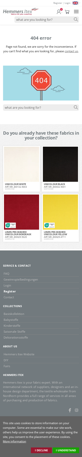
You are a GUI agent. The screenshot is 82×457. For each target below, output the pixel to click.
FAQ (6, 273)
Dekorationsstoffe (16, 337)
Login (67, 3)
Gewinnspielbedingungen (21, 279)
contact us (71, 51)
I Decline (41, 450)
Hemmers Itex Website (19, 354)
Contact (9, 297)
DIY (6, 360)
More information (14, 441)
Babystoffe (11, 320)
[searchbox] (46, 19)
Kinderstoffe (12, 325)
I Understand (66, 450)
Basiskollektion (14, 314)
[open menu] (76, 11)
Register (57, 3)
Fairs (7, 366)
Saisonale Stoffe (14, 331)
